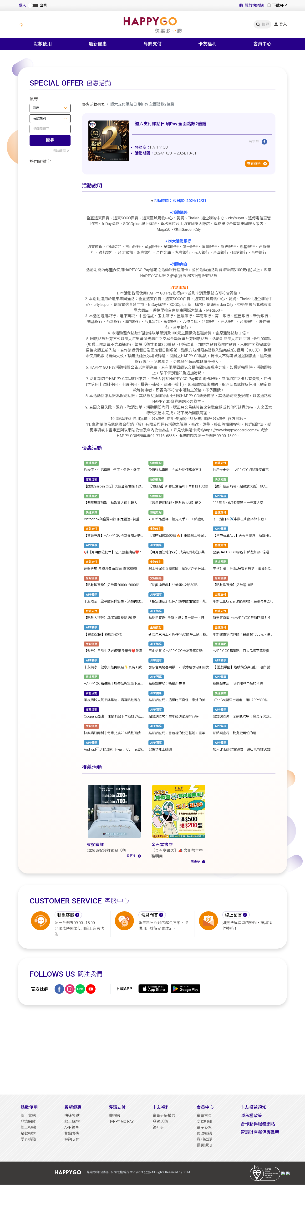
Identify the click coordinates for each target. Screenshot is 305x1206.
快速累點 (72, 1115)
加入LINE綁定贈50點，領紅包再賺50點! (242, 750)
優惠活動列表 (93, 104)
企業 (43, 5)
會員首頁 (204, 1115)
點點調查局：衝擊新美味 (166, 684)
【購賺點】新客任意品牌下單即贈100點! (178, 486)
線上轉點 (28, 1127)
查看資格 (254, 164)
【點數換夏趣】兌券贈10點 (233, 585)
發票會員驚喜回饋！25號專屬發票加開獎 (178, 667)
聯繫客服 (65, 915)
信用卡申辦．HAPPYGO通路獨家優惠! (241, 470)
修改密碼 (204, 1133)
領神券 (158, 1127)
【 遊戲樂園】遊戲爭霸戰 (103, 634)
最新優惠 (72, 1107)
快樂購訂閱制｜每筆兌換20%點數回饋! (112, 733)
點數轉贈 (28, 1133)
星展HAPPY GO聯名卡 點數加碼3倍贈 (241, 552)
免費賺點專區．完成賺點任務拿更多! (175, 470)
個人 (22, 5)
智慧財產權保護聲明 (260, 1132)
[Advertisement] (152, 1050)
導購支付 (117, 1107)
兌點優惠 (72, 1133)
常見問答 (149, 915)
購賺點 (114, 1115)
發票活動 (160, 1121)
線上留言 (233, 915)
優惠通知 (204, 1145)
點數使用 (29, 1107)
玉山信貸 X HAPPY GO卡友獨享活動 (175, 651)
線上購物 (72, 1121)
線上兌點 (28, 1115)
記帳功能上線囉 (160, 750)
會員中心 (205, 1107)
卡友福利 (161, 1107)
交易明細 (204, 1121)
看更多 (131, 856)
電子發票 (204, 1127)
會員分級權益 (163, 1115)
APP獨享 (71, 1127)
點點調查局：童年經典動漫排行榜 (173, 717)
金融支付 (72, 1139)
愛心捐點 (28, 1139)
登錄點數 (28, 1121)
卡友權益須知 (253, 1107)
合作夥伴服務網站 (258, 1123)
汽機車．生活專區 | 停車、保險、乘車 (112, 470)
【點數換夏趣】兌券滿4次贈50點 (173, 585)
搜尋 (50, 140)
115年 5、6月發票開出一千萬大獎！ (240, 503)
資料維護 (204, 1139)
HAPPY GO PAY (121, 1121)
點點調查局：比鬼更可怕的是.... (236, 733)
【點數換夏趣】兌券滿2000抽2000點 (111, 585)
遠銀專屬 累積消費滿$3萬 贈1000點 (110, 569)
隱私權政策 (251, 1115)
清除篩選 (59, 151)
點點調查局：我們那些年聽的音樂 (238, 684)
